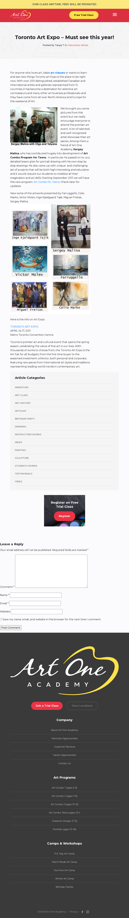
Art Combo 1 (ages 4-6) (64, 787)
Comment (7, 586)
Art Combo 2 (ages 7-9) (64, 796)
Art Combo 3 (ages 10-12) (64, 804)
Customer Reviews (64, 746)
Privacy (74, 911)
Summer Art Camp (64, 870)
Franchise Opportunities (64, 738)
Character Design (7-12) (64, 821)
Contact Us (64, 763)
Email (4, 603)
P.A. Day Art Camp (64, 853)
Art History (23, 403)
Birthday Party (25, 418)
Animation (21, 387)
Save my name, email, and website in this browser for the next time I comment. (52, 619)
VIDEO (18, 481)
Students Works (26, 465)
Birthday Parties (64, 887)
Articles (20, 410)
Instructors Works (77, 45)
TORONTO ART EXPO (24, 326)
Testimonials (23, 473)
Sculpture (22, 458)
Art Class (21, 395)
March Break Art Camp (64, 862)
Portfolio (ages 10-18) (64, 829)
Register (64, 516)
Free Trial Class (84, 14)
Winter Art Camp (64, 878)
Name (4, 595)
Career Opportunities (64, 755)
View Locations (82, 705)
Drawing (20, 426)
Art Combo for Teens (47, 181)
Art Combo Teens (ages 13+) (64, 812)
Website (5, 611)
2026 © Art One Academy (52, 911)
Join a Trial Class (47, 705)
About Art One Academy (64, 730)
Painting (20, 450)
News (18, 442)
